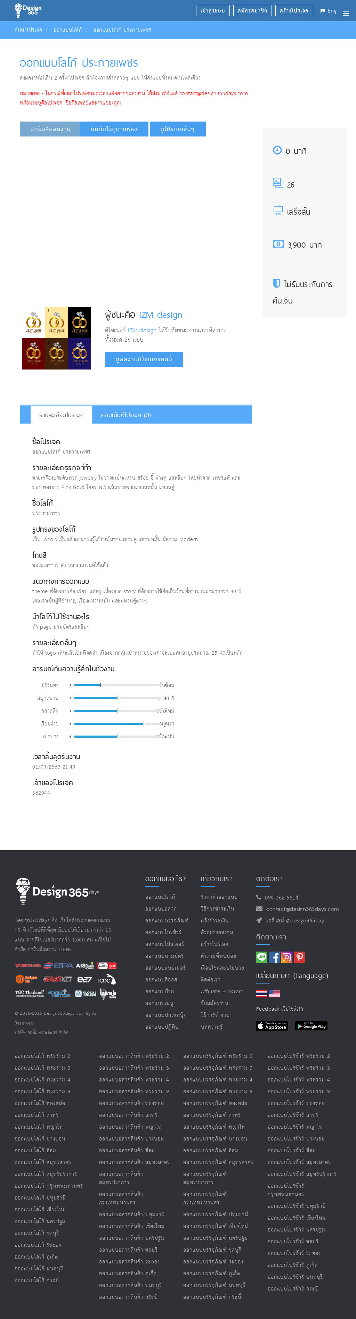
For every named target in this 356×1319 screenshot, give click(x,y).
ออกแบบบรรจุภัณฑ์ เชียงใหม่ (215, 1226)
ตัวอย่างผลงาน (217, 932)
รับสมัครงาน (214, 1003)
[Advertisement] (148, 180)
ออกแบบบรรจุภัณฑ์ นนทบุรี (214, 1285)
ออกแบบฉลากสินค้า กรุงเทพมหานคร (121, 1199)
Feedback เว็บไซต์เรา (280, 1009)
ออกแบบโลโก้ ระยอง (38, 1245)
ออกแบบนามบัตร (164, 956)
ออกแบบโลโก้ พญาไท (39, 1127)
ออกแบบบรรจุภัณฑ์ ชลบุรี (212, 1250)
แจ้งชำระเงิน (215, 921)
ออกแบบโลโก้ (68, 30)
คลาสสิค (50, 710)
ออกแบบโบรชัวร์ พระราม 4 (299, 1080)
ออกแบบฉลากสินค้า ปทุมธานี (132, 1214)
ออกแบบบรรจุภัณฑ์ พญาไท (214, 1127)
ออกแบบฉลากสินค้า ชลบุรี (128, 1250)
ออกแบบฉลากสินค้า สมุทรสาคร (134, 1162)
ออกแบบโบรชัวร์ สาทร (293, 1115)
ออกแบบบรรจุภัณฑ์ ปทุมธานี (215, 1214)
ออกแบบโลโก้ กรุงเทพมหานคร (49, 1186)
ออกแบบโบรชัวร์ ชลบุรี (293, 1241)
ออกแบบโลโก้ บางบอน (40, 1139)
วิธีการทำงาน (215, 1015)
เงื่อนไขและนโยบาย (222, 968)
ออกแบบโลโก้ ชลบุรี (37, 1233)
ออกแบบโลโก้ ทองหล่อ (40, 1103)
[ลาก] (100, 684)
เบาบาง (51, 736)
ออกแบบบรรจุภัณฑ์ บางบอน (215, 1139)
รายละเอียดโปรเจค (61, 415)
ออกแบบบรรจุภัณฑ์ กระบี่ (212, 1297)
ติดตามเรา (271, 937)
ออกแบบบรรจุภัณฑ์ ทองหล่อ (215, 1103)
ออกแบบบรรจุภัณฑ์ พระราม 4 (218, 1080)
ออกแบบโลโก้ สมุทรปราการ (46, 1174)
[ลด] (70, 685)
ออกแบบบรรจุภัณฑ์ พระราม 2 (218, 1056)
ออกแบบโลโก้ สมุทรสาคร (43, 1162)
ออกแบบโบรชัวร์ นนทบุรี (295, 1277)
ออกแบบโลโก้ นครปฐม (40, 1221)
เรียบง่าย (49, 723)
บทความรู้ (212, 1027)
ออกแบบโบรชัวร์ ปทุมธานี (297, 1206)
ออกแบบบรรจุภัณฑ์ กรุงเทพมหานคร (205, 1199)
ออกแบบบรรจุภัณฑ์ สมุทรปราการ (205, 1178)
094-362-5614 (279, 898)
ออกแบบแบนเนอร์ (165, 968)
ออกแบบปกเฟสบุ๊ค (166, 1015)
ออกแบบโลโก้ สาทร (37, 1115)
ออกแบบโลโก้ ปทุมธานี (40, 1198)
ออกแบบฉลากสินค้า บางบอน (131, 1139)
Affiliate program (222, 991)
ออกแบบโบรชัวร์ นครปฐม (296, 1230)
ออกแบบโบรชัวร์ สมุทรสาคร (299, 1162)
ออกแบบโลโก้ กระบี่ (37, 1280)
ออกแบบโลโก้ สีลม (35, 1150)
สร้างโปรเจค (214, 944)
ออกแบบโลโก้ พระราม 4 (43, 1080)
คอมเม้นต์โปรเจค (126, 415)
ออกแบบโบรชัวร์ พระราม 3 (299, 1068)
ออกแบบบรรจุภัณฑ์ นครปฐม (215, 1238)
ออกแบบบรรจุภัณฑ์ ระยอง (213, 1262)
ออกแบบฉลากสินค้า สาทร (128, 1115)
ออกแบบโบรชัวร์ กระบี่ (293, 1289)
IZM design (160, 314)
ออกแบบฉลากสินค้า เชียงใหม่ (132, 1226)
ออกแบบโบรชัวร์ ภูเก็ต (293, 1265)
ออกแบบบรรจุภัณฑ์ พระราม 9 (218, 1091)
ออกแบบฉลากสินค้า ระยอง (129, 1262)
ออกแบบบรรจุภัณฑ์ (167, 921)
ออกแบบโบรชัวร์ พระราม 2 (299, 1056)
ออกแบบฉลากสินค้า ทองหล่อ (131, 1103)
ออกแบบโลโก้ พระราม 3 (43, 1068)
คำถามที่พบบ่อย (218, 956)
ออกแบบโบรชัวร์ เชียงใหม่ (297, 1218)
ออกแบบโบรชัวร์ (163, 932)
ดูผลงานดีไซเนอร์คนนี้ (144, 359)
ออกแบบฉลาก (161, 909)
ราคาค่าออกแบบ (219, 897)
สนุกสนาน (48, 698)
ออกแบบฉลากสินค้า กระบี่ (128, 1297)
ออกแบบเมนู (159, 1003)
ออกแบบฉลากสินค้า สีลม (127, 1150)
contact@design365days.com (300, 909)
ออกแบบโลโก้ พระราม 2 (43, 1056)
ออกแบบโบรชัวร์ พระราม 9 (299, 1091)
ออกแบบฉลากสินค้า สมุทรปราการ (121, 1178)
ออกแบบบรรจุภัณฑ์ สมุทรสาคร (218, 1162)
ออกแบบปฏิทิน (162, 1027)
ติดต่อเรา (211, 980)
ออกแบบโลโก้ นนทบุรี (39, 1269)
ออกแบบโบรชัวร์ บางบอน (296, 1139)
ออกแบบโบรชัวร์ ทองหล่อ (296, 1103)
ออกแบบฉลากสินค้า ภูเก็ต (128, 1273)
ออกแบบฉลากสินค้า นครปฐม (131, 1238)
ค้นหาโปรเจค (28, 30)
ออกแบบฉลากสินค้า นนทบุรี (130, 1285)
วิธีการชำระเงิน (217, 909)
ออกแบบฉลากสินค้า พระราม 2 (134, 1056)
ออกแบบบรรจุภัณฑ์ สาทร (212, 1115)
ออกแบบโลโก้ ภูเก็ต (36, 1257)
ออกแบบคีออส (161, 980)
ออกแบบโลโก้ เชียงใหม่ (40, 1209)
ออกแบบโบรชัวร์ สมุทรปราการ (302, 1174)
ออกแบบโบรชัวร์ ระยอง (294, 1253)
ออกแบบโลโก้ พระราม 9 (43, 1091)
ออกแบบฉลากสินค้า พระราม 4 (134, 1080)
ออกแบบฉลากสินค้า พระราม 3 (134, 1068)
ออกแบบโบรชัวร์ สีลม (292, 1150)
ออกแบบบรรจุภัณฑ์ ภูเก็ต (211, 1273)
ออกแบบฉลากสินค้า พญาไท (130, 1127)
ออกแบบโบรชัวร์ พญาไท (295, 1127)
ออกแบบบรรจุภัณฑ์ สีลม (210, 1150)
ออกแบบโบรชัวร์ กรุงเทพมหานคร (286, 1190)
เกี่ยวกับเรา (217, 879)
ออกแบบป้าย (159, 991)
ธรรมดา (50, 685)
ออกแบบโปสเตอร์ (164, 944)
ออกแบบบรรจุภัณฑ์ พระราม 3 (218, 1068)
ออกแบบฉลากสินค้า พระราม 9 (134, 1091)
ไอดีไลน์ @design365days (294, 921)
